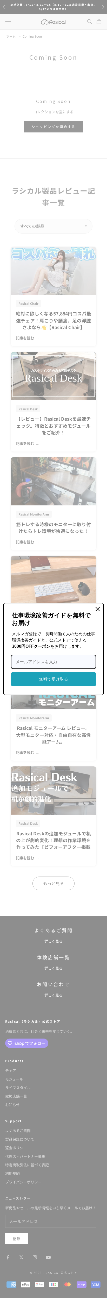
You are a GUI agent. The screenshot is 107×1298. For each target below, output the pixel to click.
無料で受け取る (53, 679)
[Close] (97, 609)
